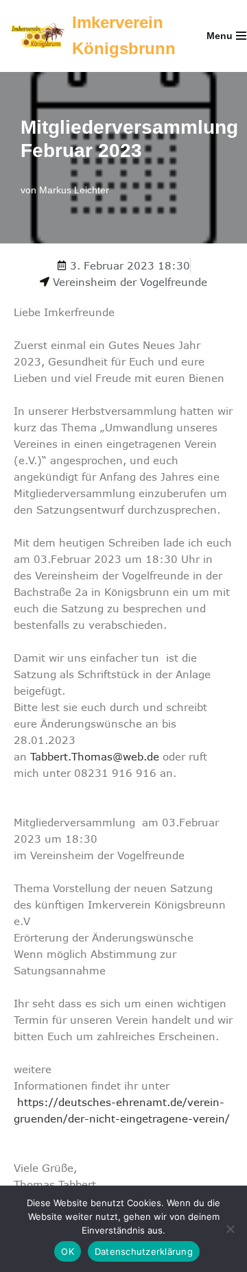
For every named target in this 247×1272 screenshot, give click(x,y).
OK (67, 1251)
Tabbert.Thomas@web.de (94, 756)
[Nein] (230, 1229)
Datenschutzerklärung (144, 1251)
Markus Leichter (74, 190)
